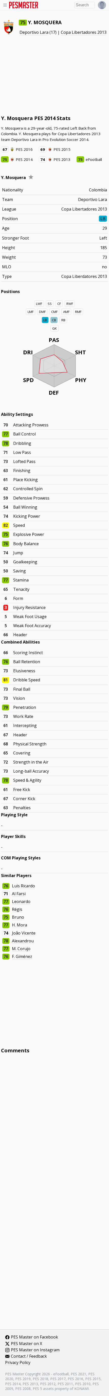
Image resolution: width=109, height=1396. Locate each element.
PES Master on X (26, 1343)
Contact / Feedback (29, 1356)
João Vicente (23, 933)
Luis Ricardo (23, 886)
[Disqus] (54, 1125)
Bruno (18, 917)
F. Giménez (22, 956)
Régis (17, 909)
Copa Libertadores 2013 (83, 32)
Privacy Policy (17, 1362)
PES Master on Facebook (34, 1337)
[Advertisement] (54, 75)
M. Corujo (21, 948)
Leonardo (21, 901)
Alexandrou (23, 941)
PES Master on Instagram (35, 1350)
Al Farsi (19, 893)
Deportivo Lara (34, 32)
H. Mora (19, 925)
